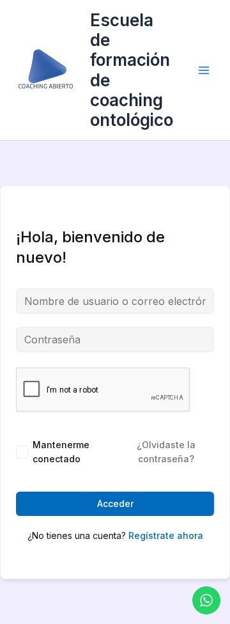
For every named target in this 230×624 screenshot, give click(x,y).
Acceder (115, 503)
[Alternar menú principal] (203, 69)
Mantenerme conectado (61, 451)
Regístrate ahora (165, 535)
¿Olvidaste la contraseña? (166, 451)
